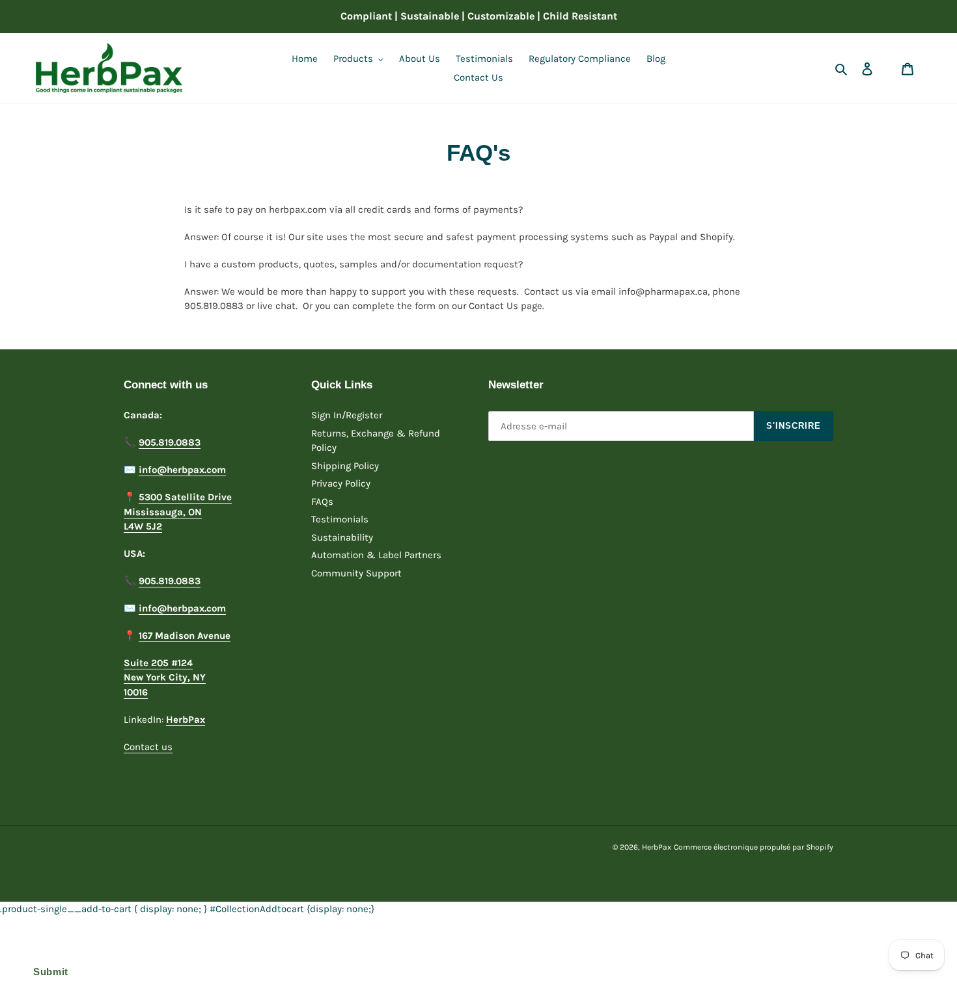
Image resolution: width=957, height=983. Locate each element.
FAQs (322, 501)
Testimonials (339, 519)
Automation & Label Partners (376, 555)
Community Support (356, 573)
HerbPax (656, 847)
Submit (47, 971)
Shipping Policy (345, 466)
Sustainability (342, 537)
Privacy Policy (340, 483)
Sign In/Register (346, 415)
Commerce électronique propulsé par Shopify (753, 847)
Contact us (148, 747)
